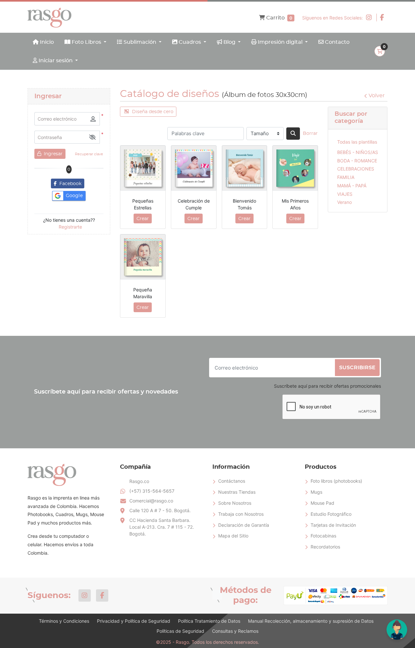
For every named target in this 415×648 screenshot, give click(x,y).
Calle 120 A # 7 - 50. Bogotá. (160, 510)
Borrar (310, 133)
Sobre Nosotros (234, 503)
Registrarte (70, 227)
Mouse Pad (322, 503)
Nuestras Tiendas (236, 492)
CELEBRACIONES (355, 168)
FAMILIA (345, 177)
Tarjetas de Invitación (333, 525)
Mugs (316, 492)
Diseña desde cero (152, 112)
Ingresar (52, 154)
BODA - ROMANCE (357, 160)
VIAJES (344, 194)
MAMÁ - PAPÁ (351, 185)
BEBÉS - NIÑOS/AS (357, 152)
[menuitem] (43, 42)
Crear (142, 219)
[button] (92, 137)
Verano (344, 202)
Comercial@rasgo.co (151, 500)
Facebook (69, 184)
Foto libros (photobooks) (336, 481)
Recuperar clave (89, 154)
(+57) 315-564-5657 (151, 491)
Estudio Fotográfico (331, 514)
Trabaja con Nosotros (241, 514)
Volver (377, 95)
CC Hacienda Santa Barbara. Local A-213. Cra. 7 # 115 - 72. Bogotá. (161, 526)
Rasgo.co (139, 481)
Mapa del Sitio (233, 535)
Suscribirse (357, 367)
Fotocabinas (323, 535)
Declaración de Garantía (243, 525)
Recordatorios (325, 546)
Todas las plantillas (357, 142)
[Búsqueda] (293, 133)
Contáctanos (231, 481)
